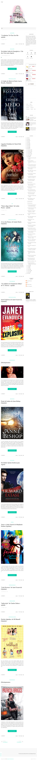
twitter (35, 54)
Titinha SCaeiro (29, 284)
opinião (12, 523)
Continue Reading (12, 131)
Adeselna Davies (29, 280)
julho (28, 156)
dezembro (29, 149)
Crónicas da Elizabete (12, 219)
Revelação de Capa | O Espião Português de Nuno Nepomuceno (33, 128)
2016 (28, 144)
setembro (29, 153)
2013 (28, 148)
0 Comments (3, 73)
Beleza (27, 104)
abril (28, 267)
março (29, 269)
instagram (31, 54)
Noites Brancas (12, 281)
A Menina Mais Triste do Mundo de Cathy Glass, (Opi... (31, 252)
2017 (28, 143)
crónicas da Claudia (12, 78)
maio (28, 266)
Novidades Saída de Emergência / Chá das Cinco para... (32, 161)
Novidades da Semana (29, 105)
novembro (29, 151)
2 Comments (3, 214)
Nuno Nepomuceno (31, 72)
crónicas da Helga (12, 586)
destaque (27, 107)
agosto (29, 155)
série (35, 109)
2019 (28, 140)
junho (29, 265)
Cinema (30, 104)
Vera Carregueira (29, 286)
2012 (28, 273)
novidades (27, 109)
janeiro (29, 271)
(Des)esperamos (5, 362)
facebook (27, 54)
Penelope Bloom (30, 68)
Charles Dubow (12, 602)
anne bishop (12, 409)
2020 (28, 139)
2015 (28, 145)
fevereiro (29, 270)
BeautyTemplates (10, 760)
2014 (28, 147)
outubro (29, 152)
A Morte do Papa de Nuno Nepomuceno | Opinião (33, 123)
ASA (12, 203)
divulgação (12, 48)
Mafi (27, 282)
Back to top (33, 760)
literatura (31, 107)
